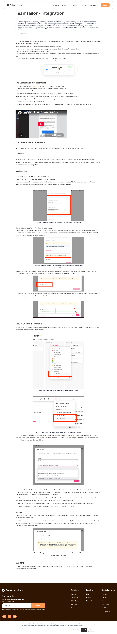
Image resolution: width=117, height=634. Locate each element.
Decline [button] (92, 630)
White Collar (75, 601)
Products (56, 5)
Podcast (88, 597)
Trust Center (106, 608)
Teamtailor (36, 86)
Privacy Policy (22, 609)
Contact (104, 597)
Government (75, 608)
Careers (104, 594)
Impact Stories (94, 5)
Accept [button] (84, 630)
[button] (65, 5)
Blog (87, 594)
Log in (105, 5)
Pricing (84, 5)
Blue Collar (74, 604)
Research (89, 601)
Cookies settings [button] (75, 630)
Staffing (73, 594)
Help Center (105, 604)
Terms (104, 601)
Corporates (74, 597)
